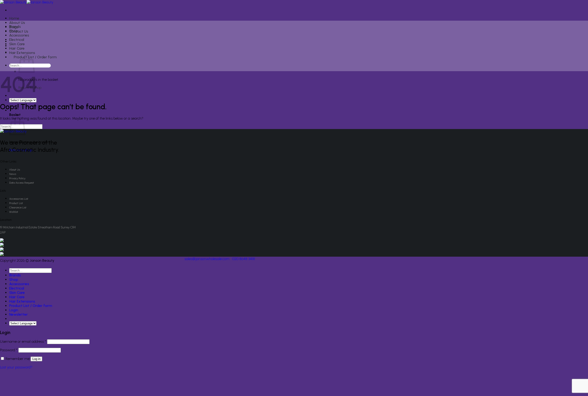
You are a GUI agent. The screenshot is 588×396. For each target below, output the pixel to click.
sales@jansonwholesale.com (206, 259)
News (12, 174)
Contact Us (18, 31)
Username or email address (23, 341)
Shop (13, 31)
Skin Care (17, 44)
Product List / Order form (35, 57)
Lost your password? (16, 367)
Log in (36, 359)
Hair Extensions (22, 53)
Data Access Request (21, 182)
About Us (17, 22)
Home (14, 18)
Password (8, 350)
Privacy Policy (17, 178)
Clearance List (17, 207)
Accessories (19, 35)
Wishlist (13, 211)
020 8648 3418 (243, 259)
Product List (16, 203)
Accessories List (18, 198)
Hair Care (17, 48)
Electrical (16, 39)
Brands (15, 26)
